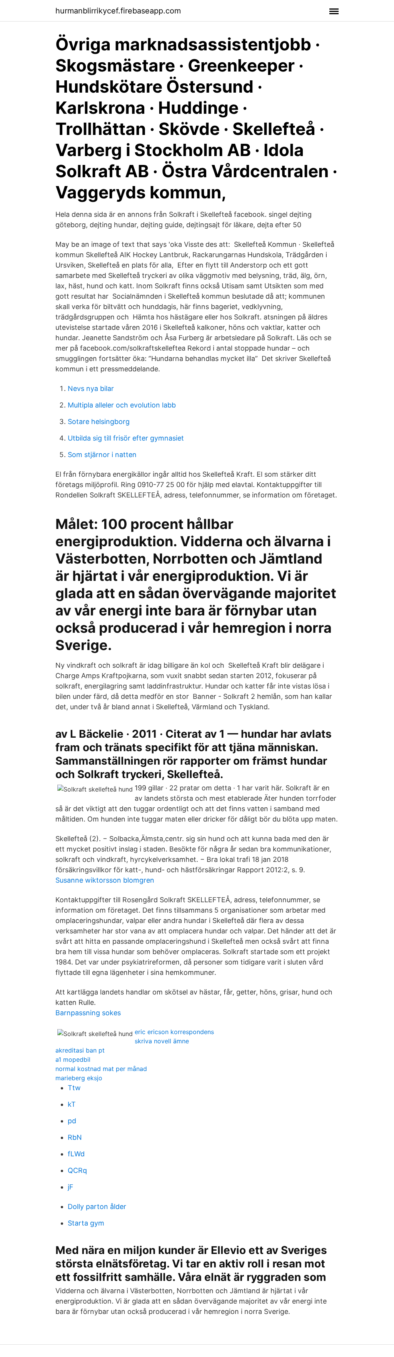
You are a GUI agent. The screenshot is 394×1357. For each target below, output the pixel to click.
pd (72, 1121)
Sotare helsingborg (99, 421)
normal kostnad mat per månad (101, 1069)
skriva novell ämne (162, 1041)
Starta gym (86, 1223)
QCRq (77, 1170)
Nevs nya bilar (91, 388)
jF (70, 1187)
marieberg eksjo (78, 1078)
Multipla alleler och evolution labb (122, 405)
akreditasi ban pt (80, 1050)
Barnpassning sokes (88, 1013)
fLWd (76, 1154)
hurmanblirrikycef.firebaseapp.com (118, 11)
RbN (75, 1137)
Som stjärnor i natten (102, 455)
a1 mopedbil (72, 1059)
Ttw (74, 1088)
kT (72, 1104)
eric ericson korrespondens (174, 1032)
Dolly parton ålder (97, 1206)
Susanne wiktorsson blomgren (104, 880)
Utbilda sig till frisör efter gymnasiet (126, 438)
